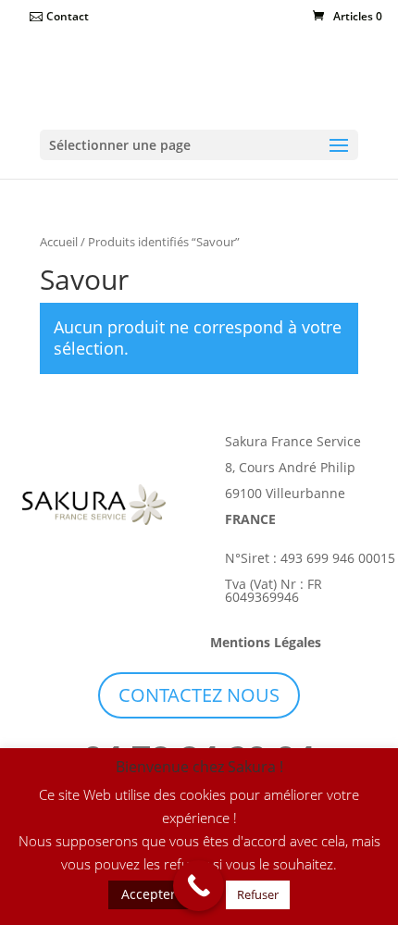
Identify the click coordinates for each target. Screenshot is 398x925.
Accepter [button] (148, 894)
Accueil (59, 241)
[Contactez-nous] (198, 885)
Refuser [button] (258, 894)
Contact (67, 16)
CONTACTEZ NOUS (199, 694)
